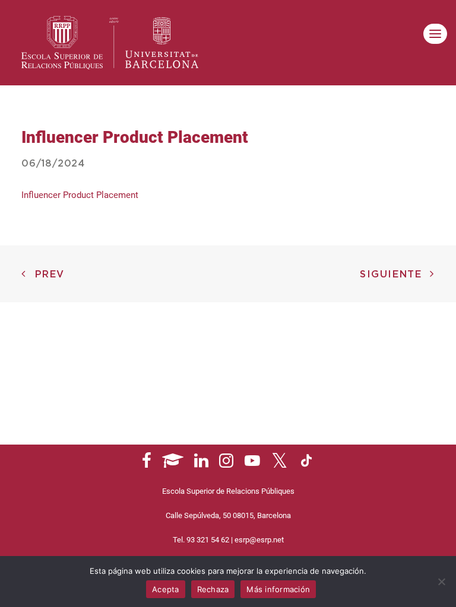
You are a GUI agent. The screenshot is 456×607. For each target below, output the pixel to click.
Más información (278, 589)
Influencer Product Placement (79, 195)
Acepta (165, 589)
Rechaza (213, 589)
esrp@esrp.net (259, 539)
